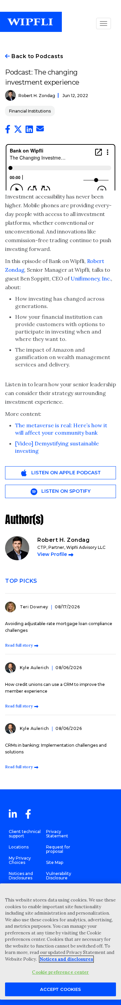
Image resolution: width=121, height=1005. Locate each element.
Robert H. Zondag (36, 95)
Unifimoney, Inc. (91, 278)
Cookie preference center (60, 972)
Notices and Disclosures (21, 875)
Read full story (19, 645)
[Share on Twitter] (18, 131)
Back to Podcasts (36, 56)
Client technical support (25, 833)
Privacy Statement (57, 833)
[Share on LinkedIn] (29, 131)
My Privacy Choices (20, 860)
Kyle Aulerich (35, 667)
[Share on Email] (40, 130)
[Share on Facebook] (7, 131)
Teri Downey (34, 606)
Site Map (54, 862)
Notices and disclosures (66, 959)
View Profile (52, 554)
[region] (60, 941)
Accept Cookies (60, 989)
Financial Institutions (30, 111)
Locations (19, 846)
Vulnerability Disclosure (58, 875)
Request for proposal (58, 849)
